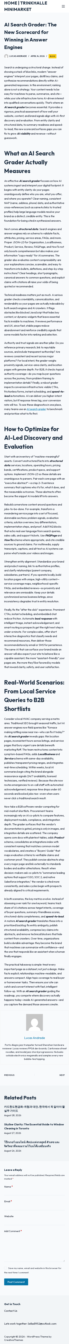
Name (8, 1186)
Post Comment (16, 1281)
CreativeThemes (13, 1339)
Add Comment (13, 1231)
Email (8, 1201)
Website (9, 1216)
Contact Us (10, 1310)
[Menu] (63, 6)
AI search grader (36, 409)
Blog (52, 56)
